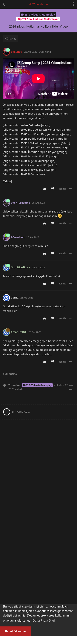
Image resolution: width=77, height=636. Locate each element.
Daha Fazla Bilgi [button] (44, 620)
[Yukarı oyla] (45, 189)
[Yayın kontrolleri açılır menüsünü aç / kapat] (70, 188)
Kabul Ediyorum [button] (15, 631)
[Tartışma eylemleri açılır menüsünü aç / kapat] (73, 4)
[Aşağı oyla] (53, 189)
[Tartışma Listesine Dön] (3, 4)
